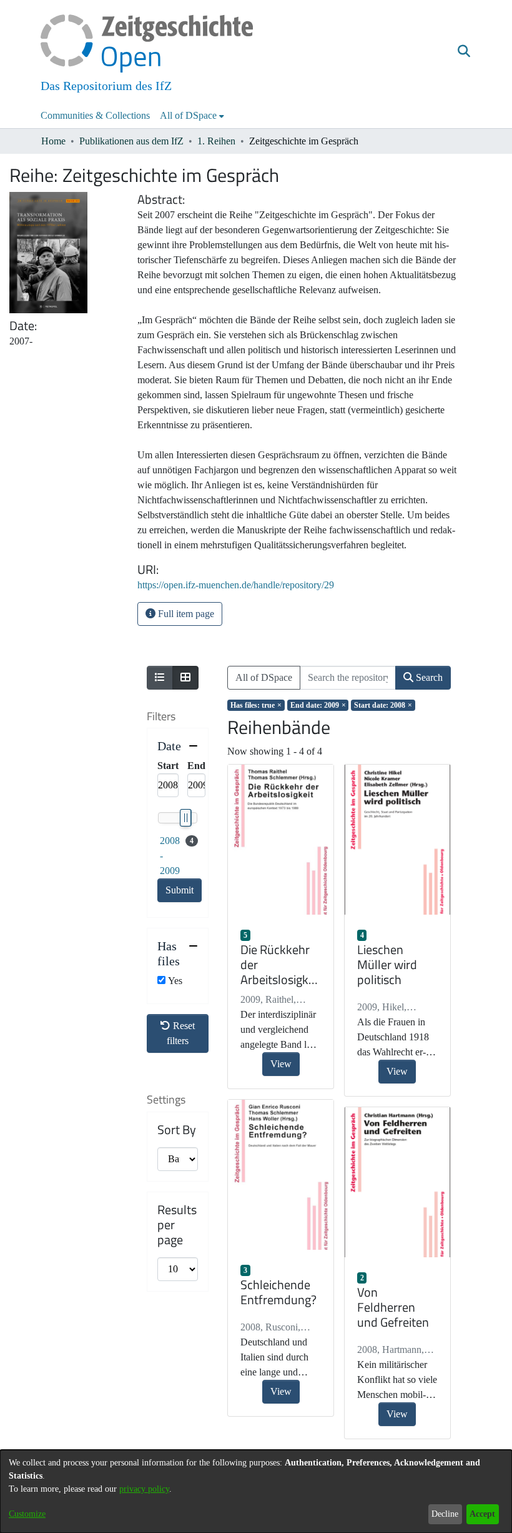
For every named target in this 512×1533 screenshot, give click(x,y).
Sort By (176, 1129)
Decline (444, 1514)
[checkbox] (161, 980)
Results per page (177, 1224)
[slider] (185, 818)
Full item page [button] (184, 613)
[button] (463, 51)
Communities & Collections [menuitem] (95, 115)
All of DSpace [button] (188, 115)
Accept (482, 1514)
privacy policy (144, 1489)
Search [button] (428, 677)
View (281, 1063)
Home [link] (53, 141)
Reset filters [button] (181, 1033)
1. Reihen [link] (216, 141)
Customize (27, 1514)
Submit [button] (179, 890)
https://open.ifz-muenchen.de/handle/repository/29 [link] (235, 585)
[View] (280, 840)
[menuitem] (192, 115)
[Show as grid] (185, 678)
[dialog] (256, 1491)
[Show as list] (160, 678)
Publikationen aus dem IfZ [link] (131, 141)
